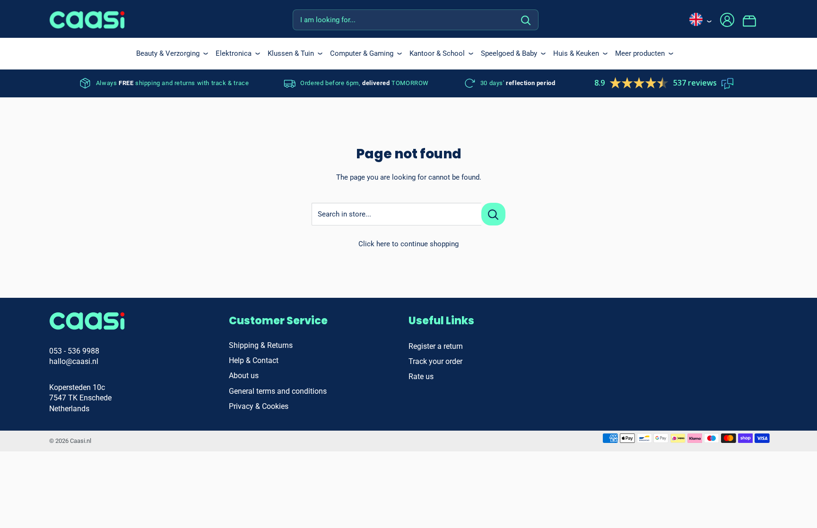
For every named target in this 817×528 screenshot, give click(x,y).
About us (244, 375)
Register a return (435, 346)
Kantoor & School (437, 53)
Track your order (435, 361)
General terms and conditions (278, 391)
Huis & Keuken (576, 53)
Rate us (421, 376)
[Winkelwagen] (755, 20)
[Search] (526, 20)
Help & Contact (253, 360)
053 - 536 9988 (74, 350)
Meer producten (640, 53)
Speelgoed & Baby (509, 53)
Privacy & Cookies (258, 406)
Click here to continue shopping (408, 244)
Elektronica (234, 53)
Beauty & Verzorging (168, 53)
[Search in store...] (493, 214)
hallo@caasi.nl (73, 361)
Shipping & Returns (261, 345)
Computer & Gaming (361, 53)
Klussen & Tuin (291, 53)
